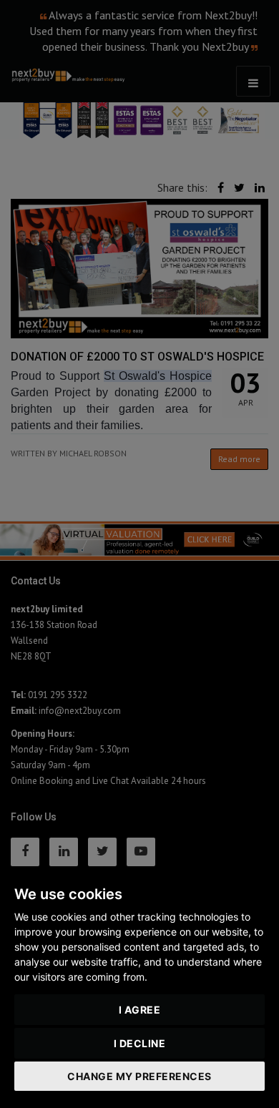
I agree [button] (140, 1010)
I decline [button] (140, 1043)
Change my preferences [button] (139, 1076)
